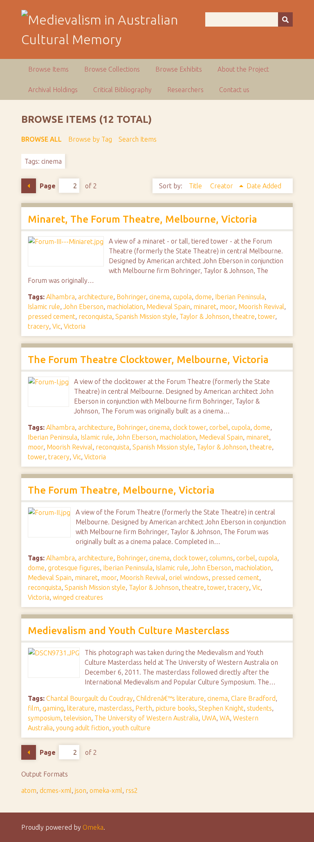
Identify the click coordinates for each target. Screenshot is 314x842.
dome (203, 296)
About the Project (243, 69)
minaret (204, 306)
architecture (95, 296)
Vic (56, 326)
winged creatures (78, 597)
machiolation (125, 306)
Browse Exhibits (178, 69)
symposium (44, 718)
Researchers (185, 89)
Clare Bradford (253, 698)
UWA (209, 718)
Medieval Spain (168, 306)
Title (196, 186)
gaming (53, 708)
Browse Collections (112, 69)
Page (48, 186)
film (33, 708)
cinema (159, 296)
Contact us (234, 89)
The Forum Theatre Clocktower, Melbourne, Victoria (148, 359)
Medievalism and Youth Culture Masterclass (128, 630)
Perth (143, 708)
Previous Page (28, 185)
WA (225, 718)
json (80, 790)
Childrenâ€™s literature (170, 698)
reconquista (95, 316)
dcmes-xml (56, 790)
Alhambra (60, 296)
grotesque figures (74, 567)
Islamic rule (44, 306)
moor (227, 306)
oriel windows (189, 577)
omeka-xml (106, 790)
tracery (38, 326)
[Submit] (285, 19)
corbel (218, 427)
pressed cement (51, 316)
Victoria (74, 326)
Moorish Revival (261, 306)
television (77, 718)
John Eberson (83, 306)
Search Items (138, 139)
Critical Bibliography (122, 89)
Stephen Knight (221, 708)
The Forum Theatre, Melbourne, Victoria (121, 490)
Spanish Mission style (145, 316)
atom (28, 790)
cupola (182, 296)
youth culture (131, 727)
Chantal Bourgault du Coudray (89, 698)
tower (266, 316)
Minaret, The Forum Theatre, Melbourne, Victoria (142, 219)
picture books (175, 708)
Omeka (93, 827)
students (259, 708)
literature (80, 708)
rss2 (132, 790)
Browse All (41, 139)
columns (221, 558)
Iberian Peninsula (240, 296)
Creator (222, 186)
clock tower (189, 427)
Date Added (264, 186)
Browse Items (48, 69)
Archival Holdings (53, 89)
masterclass (115, 708)
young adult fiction (82, 727)
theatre (244, 316)
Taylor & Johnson (204, 316)
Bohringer (131, 296)
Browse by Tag (90, 139)
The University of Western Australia (146, 718)
